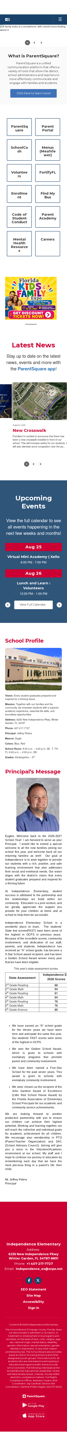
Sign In (33, 1309)
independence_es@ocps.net (39, 1270)
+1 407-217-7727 (40, 1265)
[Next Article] (40, 465)
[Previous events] (7, 606)
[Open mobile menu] (60, 19)
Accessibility (33, 1303)
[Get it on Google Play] (33, 1406)
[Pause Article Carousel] (26, 466)
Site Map (33, 1297)
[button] (7, 19)
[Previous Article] (33, 465)
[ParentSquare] (34, 1397)
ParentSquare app (36, 371)
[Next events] (59, 606)
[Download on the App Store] (33, 1416)
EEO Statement (33, 1291)
